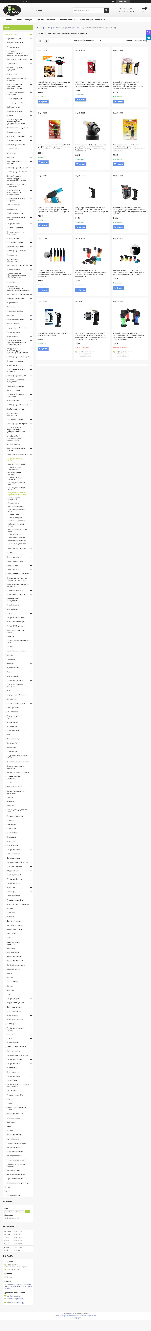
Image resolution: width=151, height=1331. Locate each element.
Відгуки (7, 1191)
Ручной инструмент (14, 605)
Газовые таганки (14, 514)
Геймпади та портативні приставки (16, 1165)
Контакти (51, 19)
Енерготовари (12, 74)
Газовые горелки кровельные (14, 499)
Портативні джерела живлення (14, 162)
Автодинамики (12, 722)
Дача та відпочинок (14, 1007)
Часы (8, 691)
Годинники (11, 912)
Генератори (11, 824)
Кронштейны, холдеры (15, 680)
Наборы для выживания (17, 541)
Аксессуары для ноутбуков (17, 172)
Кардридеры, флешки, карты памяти (17, 757)
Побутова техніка (13, 107)
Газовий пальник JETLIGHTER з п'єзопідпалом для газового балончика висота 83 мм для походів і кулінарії (128, 272)
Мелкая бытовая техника (16, 651)
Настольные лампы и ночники (18, 772)
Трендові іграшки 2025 (15, 900)
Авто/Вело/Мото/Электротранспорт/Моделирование (14, 192)
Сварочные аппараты (15, 590)
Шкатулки (10, 990)
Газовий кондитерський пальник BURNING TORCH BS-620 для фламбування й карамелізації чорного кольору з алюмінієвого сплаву (128, 85)
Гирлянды (10, 636)
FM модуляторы (13, 707)
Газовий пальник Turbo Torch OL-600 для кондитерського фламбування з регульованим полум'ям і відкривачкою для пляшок (54, 85)
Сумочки (10, 986)
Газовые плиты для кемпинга (15, 478)
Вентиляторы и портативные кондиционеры (18, 1085)
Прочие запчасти (13, 307)
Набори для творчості (15, 961)
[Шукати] (106, 10)
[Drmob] (12, 10)
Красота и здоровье (14, 866)
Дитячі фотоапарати (14, 925)
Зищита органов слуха (15, 561)
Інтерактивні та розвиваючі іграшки (17, 1108)
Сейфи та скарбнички (15, 1151)
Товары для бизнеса (14, 879)
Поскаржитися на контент (68, 1316)
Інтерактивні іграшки (14, 929)
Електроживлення (13, 149)
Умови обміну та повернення (92, 19)
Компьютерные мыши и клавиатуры (15, 767)
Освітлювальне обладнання (17, 128)
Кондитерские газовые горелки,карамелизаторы (17, 494)
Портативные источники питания (16, 218)
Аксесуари (10, 157)
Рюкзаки (10, 977)
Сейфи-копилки (12, 982)
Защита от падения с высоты (18, 574)
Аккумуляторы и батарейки (17, 328)
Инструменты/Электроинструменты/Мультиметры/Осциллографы (18, 288)
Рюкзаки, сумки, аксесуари (17, 1143)
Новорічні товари (13, 969)
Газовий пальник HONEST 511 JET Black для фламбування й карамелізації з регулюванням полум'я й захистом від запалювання (91, 148)
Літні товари (11, 1122)
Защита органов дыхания (16, 548)
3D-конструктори (13, 896)
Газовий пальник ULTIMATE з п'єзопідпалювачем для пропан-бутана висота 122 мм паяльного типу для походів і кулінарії (128, 336)
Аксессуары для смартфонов (17, 168)
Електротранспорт (14, 132)
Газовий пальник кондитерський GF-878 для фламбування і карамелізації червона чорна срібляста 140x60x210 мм (54, 147)
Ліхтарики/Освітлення (15, 43)
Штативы (10, 801)
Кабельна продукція (14, 99)
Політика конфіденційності (88, 1316)
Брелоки (10, 908)
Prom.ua (86, 1314)
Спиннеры (10, 820)
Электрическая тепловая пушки (17, 530)
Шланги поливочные (14, 787)
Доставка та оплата (67, 19)
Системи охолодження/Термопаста (15, 93)
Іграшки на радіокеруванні (16, 1160)
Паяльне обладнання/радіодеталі (15, 69)
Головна (8, 19)
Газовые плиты (13, 503)
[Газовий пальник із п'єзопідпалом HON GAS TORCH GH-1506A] (54, 318)
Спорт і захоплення (14, 1011)
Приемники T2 (12, 743)
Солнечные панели (14, 557)
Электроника (11, 887)
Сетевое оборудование (15, 228)
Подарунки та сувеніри (15, 1003)
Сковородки (11, 837)
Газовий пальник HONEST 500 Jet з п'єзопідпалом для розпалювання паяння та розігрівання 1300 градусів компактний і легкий (129, 211)
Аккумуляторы (12, 209)
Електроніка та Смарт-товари (18, 1183)
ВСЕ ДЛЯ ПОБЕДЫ (13, 269)
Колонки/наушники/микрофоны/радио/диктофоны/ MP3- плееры (16, 178)
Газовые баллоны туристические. (14, 468)
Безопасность (12, 255)
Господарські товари (14, 140)
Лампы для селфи (13, 739)
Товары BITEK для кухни (16, 626)
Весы (9, 735)
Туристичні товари (14, 38)
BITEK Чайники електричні (16, 622)
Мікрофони (11, 948)
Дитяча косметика (14, 921)
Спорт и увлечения (14, 875)
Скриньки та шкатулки (15, 1179)
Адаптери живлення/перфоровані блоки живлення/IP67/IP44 (14, 86)
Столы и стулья (12, 833)
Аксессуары (11, 282)
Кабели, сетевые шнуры (16, 703)
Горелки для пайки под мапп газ (16, 483)
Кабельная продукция (15, 242)
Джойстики (11, 917)
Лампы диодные (13, 676)
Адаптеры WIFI (12, 845)
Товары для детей (13, 883)
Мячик (9, 1126)
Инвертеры (11, 806)
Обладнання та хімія (14, 111)
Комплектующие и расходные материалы (18, 585)
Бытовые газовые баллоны (14, 473)
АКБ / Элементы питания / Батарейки (16, 199)
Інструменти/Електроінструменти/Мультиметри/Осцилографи (17, 53)
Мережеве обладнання (15, 136)
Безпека (10, 115)
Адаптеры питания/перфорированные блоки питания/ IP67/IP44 (16, 276)
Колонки (10, 655)
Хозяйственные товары (15, 213)
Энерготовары (12, 303)
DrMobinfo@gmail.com (15, 1299)
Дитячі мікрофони (13, 1170)
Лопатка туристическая (17, 464)
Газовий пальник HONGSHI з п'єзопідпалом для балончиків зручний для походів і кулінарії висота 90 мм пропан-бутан (90, 273)
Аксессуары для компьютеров (18, 294)
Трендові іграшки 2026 (15, 1095)
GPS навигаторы (13, 712)
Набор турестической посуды (16, 525)
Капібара (10, 938)
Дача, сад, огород (13, 858)
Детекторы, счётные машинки (18, 762)
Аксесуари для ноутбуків (16, 103)
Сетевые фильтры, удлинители (14, 777)
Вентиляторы (12, 726)
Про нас (40, 19)
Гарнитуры (11, 659)
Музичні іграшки (13, 952)
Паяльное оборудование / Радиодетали (16, 185)
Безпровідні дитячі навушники (18, 904)
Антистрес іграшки (14, 1118)
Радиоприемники (13, 668)
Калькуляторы (12, 751)
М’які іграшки (11, 933)
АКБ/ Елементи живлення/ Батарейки (16, 79)
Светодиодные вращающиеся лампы (18, 641)
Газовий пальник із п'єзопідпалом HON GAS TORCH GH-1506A (53, 334)
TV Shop (10, 647)
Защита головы (12, 565)
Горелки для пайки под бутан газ (16, 489)
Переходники (11, 699)
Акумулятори (11, 153)
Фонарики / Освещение (15, 298)
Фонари (9, 672)
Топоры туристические (16, 537)
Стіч (8, 994)
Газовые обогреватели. (17, 521)
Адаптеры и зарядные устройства (15, 685)
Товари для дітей (13, 998)
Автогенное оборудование (17, 594)
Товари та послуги (24, 19)
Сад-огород (11, 553)
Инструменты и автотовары (17, 862)
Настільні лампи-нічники (16, 965)
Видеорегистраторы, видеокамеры (14, 717)
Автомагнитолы (13, 730)
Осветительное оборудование (12, 260)
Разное (9, 613)
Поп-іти (9, 973)
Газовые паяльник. (15, 534)
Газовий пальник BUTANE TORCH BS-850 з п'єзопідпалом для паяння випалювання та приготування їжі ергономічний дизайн (92, 84)
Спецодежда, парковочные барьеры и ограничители (17, 579)
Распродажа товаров (15, 311)
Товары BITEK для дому (16, 617)
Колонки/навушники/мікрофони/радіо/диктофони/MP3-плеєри (16, 122)
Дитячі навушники (13, 1147)
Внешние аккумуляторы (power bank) (16, 792)
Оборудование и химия (15, 246)
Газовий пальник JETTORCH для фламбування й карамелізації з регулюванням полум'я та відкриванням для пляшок (129, 148)
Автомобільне (12, 63)
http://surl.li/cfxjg (18, 1303)
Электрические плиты (16, 506)
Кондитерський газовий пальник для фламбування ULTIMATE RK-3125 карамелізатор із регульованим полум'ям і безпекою (92, 211)
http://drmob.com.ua (14, 1296)
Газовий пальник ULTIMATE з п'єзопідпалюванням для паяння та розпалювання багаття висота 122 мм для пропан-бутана (54, 273)
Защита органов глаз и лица (17, 454)
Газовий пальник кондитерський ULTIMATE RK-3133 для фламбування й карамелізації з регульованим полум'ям (53, 210)
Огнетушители (12, 609)
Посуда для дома (13, 871)
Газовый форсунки (15, 518)
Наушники (10, 663)
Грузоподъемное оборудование (13, 600)
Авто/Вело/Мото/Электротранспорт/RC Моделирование (15, 438)
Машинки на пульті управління (14, 943)
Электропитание (13, 238)
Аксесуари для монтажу (16, 145)
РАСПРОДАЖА (12, 1080)
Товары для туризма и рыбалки (67, 28)
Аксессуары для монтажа (16, 251)
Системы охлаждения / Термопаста (15, 233)
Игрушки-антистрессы (15, 816)
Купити (44, 101)
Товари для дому (13, 47)
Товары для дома (13, 223)
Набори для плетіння (14, 956)
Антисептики (11, 829)
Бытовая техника (13, 205)
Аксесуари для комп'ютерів (17, 59)
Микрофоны (11, 747)
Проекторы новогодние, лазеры (16, 631)
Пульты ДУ (11, 841)
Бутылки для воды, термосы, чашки (17, 811)
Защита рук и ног (13, 569)
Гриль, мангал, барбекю (17, 544)
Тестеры (10, 783)
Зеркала (10, 797)
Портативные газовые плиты (16, 510)
